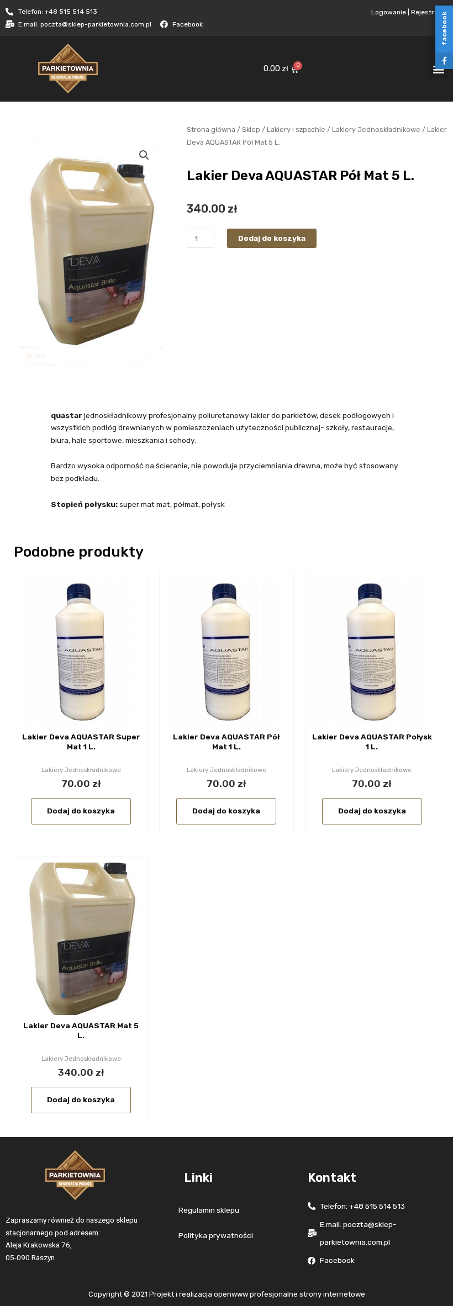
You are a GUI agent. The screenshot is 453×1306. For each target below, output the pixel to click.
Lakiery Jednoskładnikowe (376, 129)
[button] (144, 155)
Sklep (251, 129)
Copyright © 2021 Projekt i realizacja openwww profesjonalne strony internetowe (226, 1294)
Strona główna (211, 129)
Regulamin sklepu (208, 1209)
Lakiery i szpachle (296, 129)
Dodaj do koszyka (271, 238)
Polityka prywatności (215, 1235)
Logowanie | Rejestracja (409, 12)
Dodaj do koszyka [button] (81, 810)
